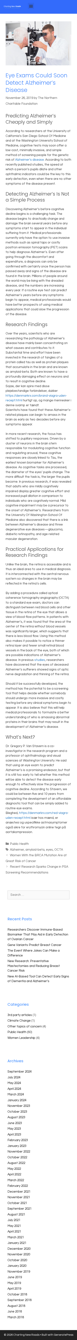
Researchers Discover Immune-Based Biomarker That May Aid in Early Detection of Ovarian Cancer (37, 934)
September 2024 (19, 1071)
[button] (31, 6)
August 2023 (16, 1117)
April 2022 (14, 1174)
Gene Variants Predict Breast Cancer (34, 945)
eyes (49, 849)
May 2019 (14, 1283)
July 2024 (13, 1077)
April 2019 (14, 1288)
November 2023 (18, 1106)
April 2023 (14, 1134)
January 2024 (16, 1100)
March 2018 (15, 1317)
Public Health (19, 844)
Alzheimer (17, 849)
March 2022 (15, 1180)
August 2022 (16, 1163)
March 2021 (15, 1237)
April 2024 (14, 1089)
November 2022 (18, 1151)
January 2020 (16, 1266)
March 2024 (15, 1094)
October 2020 (17, 1260)
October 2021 (17, 1203)
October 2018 (17, 1294)
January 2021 (16, 1243)
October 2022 (17, 1157)
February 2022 (17, 1186)
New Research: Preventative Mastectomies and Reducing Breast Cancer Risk (33, 965)
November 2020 (18, 1254)
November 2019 (18, 1271)
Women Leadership (21, 1038)
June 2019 (14, 1277)
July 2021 (13, 1220)
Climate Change (19, 1020)
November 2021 (18, 1197)
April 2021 (14, 1231)
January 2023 (16, 1146)
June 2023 (14, 1123)
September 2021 (19, 1208)
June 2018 (14, 1311)
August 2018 (16, 1306)
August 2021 (16, 1214)
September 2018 (19, 1300)
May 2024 (14, 1083)
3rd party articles (19, 1015)
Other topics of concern (24, 1026)
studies (39, 660)
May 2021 (14, 1226)
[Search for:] (38, 895)
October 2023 (17, 1111)
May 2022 (14, 1169)
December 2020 (18, 1248)
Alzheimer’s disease (29, 159)
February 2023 (17, 1140)
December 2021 (18, 1191)
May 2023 (14, 1128)
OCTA (58, 849)
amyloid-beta (34, 849)
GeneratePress (63, 1334)
